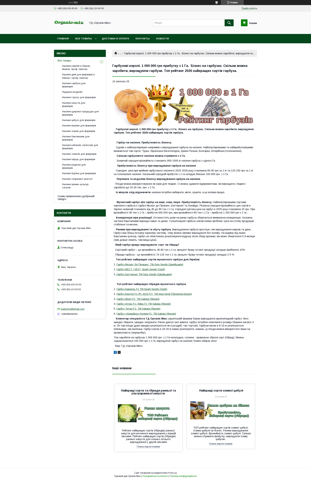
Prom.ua (172, 473)
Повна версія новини (148, 446)
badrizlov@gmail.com (72, 309)
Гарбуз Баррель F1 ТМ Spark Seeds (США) (142, 289)
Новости (162, 38)
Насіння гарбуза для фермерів (73, 85)
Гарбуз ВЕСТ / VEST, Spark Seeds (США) (141, 269)
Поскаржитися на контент (155, 476)
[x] (119, 352)
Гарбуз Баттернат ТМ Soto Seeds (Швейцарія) (144, 274)
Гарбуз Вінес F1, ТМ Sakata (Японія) (138, 299)
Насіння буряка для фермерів (79, 173)
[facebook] (115, 352)
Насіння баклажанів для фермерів (75, 138)
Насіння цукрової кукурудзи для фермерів (80, 113)
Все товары (83, 38)
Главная (63, 38)
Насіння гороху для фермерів (79, 97)
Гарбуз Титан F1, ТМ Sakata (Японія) (138, 308)
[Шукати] (229, 22)
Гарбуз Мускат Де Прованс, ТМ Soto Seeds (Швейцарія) (150, 264)
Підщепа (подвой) (72, 92)
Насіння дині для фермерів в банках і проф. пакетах (78, 76)
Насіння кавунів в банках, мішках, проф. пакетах (76, 67)
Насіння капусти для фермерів (73, 104)
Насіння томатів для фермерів (79, 154)
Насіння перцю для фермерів (78, 159)
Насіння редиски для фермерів (74, 166)
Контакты (143, 38)
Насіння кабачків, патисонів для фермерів (80, 147)
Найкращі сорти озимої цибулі (221, 390)
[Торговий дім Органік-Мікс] (69, 29)
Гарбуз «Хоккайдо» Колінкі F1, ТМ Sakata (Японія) (146, 313)
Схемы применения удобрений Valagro (76, 198)
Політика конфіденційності (183, 476)
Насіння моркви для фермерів (79, 125)
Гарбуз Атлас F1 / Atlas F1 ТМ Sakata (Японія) (144, 303)
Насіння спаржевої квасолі (77, 179)
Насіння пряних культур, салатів (75, 186)
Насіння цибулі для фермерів (78, 120)
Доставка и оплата (115, 38)
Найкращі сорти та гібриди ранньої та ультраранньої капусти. (148, 392)
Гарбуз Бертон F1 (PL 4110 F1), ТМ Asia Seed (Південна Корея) (154, 294)
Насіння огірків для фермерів (78, 131)
